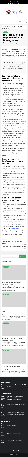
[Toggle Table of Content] (22, 62)
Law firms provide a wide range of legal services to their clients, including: (13, 65)
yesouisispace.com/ (8, 85)
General (5, 32)
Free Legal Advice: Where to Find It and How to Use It (14, 246)
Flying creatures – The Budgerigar (11, 366)
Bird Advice (6, 266)
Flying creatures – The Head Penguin (11, 282)
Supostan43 (8, 43)
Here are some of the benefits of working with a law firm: (13, 69)
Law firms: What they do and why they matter (12, 241)
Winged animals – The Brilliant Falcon (12, 338)
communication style (16, 228)
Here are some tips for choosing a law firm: (14, 71)
